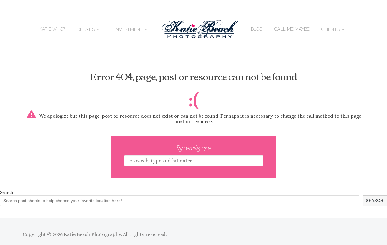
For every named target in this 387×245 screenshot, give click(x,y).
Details (86, 29)
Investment (129, 29)
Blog (256, 29)
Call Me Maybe (292, 29)
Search (6, 192)
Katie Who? (52, 29)
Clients (330, 29)
